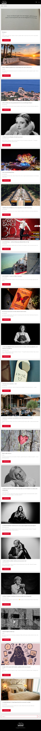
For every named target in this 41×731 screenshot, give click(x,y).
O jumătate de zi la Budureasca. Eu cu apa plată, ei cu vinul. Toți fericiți (20, 200)
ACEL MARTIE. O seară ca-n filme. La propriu (20, 270)
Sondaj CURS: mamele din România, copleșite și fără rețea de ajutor (20, 660)
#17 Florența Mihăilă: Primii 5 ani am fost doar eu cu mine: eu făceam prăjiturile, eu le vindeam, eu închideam (20, 341)
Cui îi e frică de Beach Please (20, 166)
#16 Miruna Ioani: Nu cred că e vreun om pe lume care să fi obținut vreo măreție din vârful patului (20, 483)
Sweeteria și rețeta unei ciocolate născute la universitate (20, 305)
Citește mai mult (6, 40)
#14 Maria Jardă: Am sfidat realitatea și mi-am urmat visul (20, 554)
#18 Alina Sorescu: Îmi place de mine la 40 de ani (20, 130)
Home (2, 5)
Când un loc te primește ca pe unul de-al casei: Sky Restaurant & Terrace (20, 411)
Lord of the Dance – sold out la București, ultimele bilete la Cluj (20, 235)
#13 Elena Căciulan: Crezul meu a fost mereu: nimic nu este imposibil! (20, 590)
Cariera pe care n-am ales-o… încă (20, 376)
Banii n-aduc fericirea (20, 447)
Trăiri (3, 33)
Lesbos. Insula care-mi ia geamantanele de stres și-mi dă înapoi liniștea (20, 95)
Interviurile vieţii (5, 138)
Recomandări (4, 104)
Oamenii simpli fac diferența (20, 625)
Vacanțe (3, 69)
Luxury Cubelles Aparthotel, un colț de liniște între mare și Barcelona (20, 61)
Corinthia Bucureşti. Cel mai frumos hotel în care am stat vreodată (20, 696)
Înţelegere (20, 25)
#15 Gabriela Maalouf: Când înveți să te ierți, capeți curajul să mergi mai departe (20, 519)
